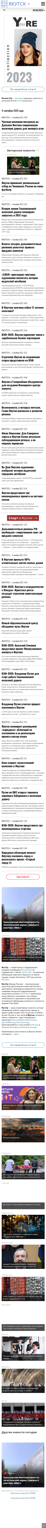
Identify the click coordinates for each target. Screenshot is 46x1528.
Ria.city (4, 1401)
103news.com (7, 1275)
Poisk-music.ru (7, 1213)
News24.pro (6, 1116)
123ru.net (5, 936)
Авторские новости (21, 150)
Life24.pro (20, 1022)
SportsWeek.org (8, 1022)
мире (34, 1027)
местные (18, 98)
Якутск (6, 117)
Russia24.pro (12, 155)
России (35, 1024)
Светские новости (6, 1491)
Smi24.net (26, 972)
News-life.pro (31, 1020)
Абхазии (25, 1027)
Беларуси (16, 1027)
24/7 (19, 100)
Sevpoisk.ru (6, 1367)
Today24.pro (6, 1153)
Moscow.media (7, 1243)
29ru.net (5, 1334)
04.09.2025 (38, 10)
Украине (5, 1027)
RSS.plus (5, 979)
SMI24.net (24, 993)
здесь (16, 1034)
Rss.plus (5, 1054)
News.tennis (6, 1305)
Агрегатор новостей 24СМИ (23, 1493)
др (28, 1022)
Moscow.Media (18, 1020)
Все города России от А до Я (23, 89)
